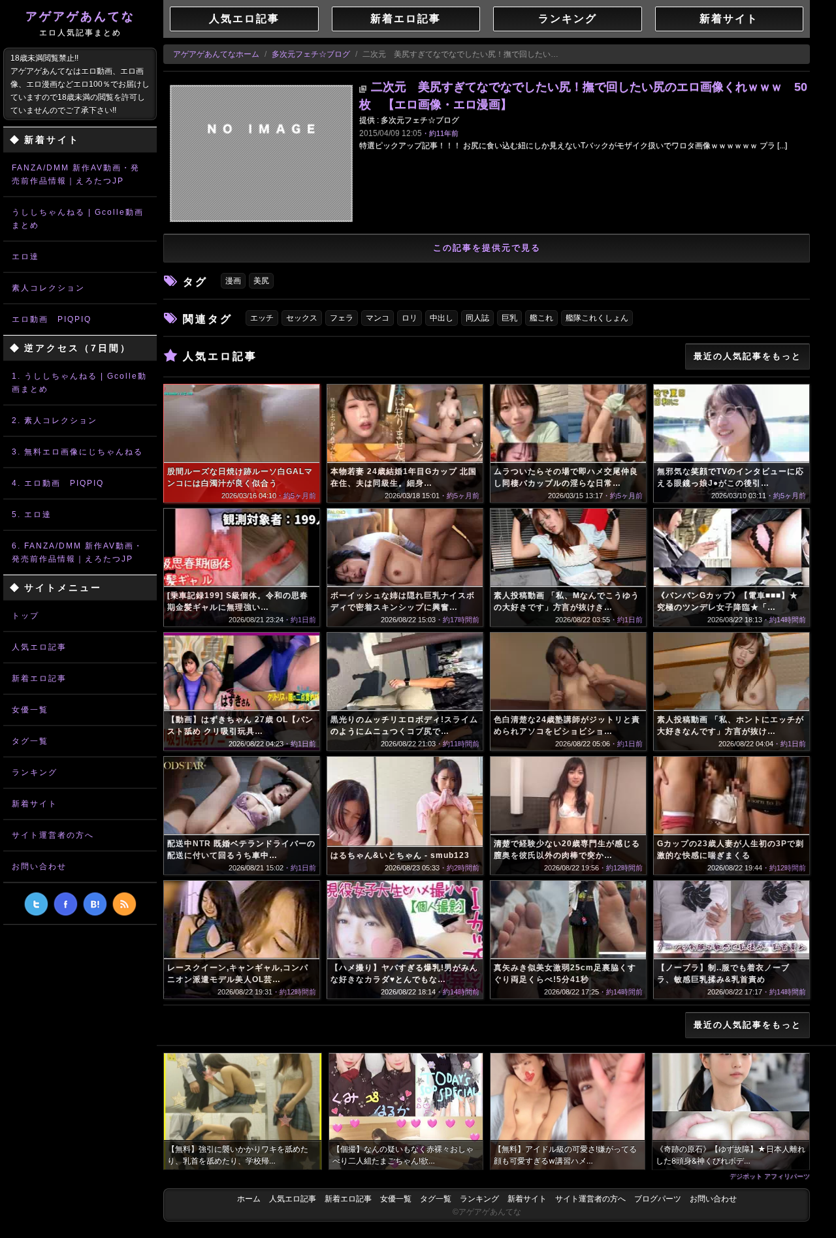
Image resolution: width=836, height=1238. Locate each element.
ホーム (249, 1198)
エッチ (262, 318)
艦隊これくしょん (597, 318)
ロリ (409, 318)
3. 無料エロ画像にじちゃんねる (77, 451)
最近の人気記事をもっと (747, 356)
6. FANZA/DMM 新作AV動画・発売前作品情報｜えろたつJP (77, 552)
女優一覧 (30, 709)
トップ (25, 615)
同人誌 (477, 318)
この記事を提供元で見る (487, 248)
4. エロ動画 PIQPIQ (58, 483)
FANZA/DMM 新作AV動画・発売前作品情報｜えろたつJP (76, 174)
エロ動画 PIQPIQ (51, 319)
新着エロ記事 (39, 678)
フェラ (341, 318)
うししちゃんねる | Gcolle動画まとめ (78, 219)
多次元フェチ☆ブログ (311, 54)
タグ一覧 (30, 741)
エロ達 (25, 256)
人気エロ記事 (39, 647)
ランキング (34, 772)
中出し (441, 318)
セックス (301, 318)
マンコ (377, 318)
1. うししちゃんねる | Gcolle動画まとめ (79, 383)
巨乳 (509, 318)
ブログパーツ (657, 1198)
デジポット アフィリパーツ (770, 1176)
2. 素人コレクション (54, 420)
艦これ (541, 318)
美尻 (261, 280)
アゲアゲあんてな (80, 23)
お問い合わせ (39, 866)
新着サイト (34, 803)
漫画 (233, 280)
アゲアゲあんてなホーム (216, 54)
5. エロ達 (32, 514)
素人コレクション (48, 288)
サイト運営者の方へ (53, 835)
